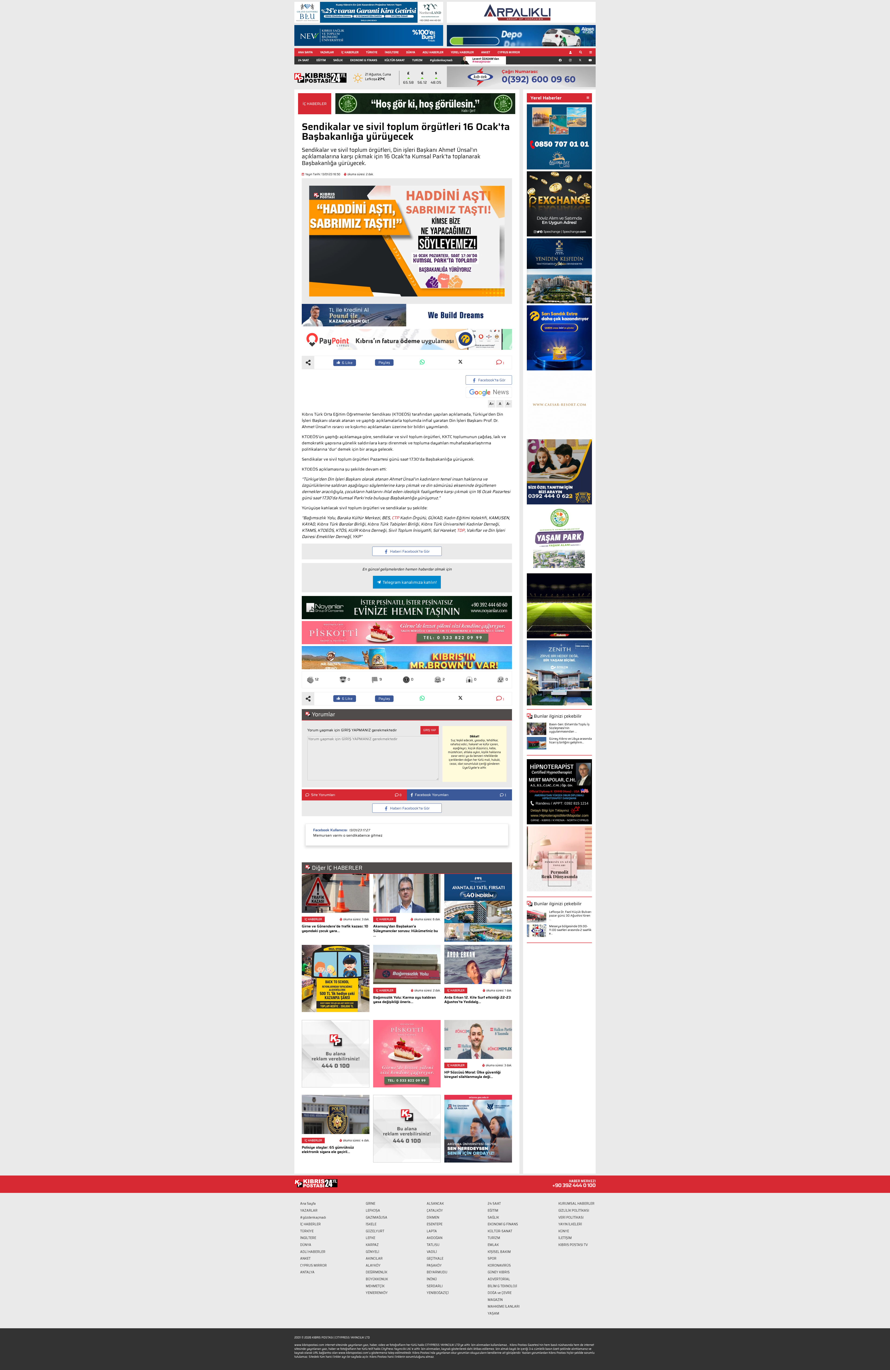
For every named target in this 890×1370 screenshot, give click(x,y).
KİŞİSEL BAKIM (499, 1251)
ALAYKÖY (373, 1265)
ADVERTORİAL (499, 1279)
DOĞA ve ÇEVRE (500, 1292)
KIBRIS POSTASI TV (573, 1244)
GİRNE (370, 1203)
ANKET (485, 52)
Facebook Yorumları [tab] (431, 795)
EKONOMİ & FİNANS (363, 60)
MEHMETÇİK (375, 1286)
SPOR (492, 1258)
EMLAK (493, 1244)
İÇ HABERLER (350, 52)
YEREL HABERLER (462, 52)
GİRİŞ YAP (429, 730)
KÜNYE (563, 1231)
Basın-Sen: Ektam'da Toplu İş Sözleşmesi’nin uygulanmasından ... (569, 728)
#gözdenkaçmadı (441, 60)
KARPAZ (372, 1244)
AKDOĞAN (434, 1237)
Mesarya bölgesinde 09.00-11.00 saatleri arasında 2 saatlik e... (570, 930)
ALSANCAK (435, 1203)
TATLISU (433, 1244)
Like (347, 363)
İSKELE (371, 1224)
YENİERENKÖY (377, 1292)
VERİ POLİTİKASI (571, 1217)
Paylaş (384, 362)
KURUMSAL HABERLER (576, 1203)
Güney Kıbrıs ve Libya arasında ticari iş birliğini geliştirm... (570, 740)
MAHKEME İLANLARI (504, 1306)
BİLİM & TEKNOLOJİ (502, 1286)
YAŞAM (493, 1313)
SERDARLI (435, 1286)
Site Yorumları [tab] (323, 795)
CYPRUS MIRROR (509, 52)
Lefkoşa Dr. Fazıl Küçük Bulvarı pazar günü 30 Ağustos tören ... (570, 915)
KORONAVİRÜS (499, 1265)
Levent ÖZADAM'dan (485, 60)
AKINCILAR (374, 1258)
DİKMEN (433, 1217)
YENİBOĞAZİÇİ (438, 1292)
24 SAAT (303, 60)
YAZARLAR (327, 52)
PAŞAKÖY (434, 1265)
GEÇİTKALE (435, 1258)
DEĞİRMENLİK (376, 1272)
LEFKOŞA (373, 1210)
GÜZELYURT (375, 1231)
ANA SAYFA (305, 52)
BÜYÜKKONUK (377, 1279)
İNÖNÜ (432, 1279)
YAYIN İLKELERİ (570, 1224)
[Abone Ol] (489, 392)
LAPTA (432, 1231)
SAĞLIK (338, 60)
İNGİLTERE (392, 52)
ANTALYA (307, 1272)
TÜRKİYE (371, 52)
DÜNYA (410, 52)
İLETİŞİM (565, 1237)
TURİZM (417, 60)
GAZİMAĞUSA (376, 1217)
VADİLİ (432, 1251)
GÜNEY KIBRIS (499, 1272)
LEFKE (370, 1237)
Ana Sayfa (308, 1203)
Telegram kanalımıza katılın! (410, 582)
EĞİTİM (321, 60)
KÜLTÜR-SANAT (395, 60)
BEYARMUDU (437, 1272)
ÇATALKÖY (435, 1210)
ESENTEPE (434, 1224)
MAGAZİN (495, 1299)
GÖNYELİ (372, 1251)
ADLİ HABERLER (433, 52)
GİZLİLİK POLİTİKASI (573, 1210)
